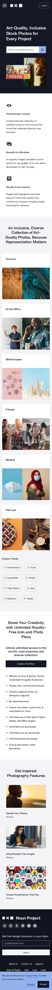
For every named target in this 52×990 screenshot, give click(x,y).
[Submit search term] (42, 49)
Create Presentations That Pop (22, 894)
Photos (9, 817)
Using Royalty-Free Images (20, 854)
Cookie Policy (31, 975)
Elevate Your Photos (16, 813)
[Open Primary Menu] (5, 6)
